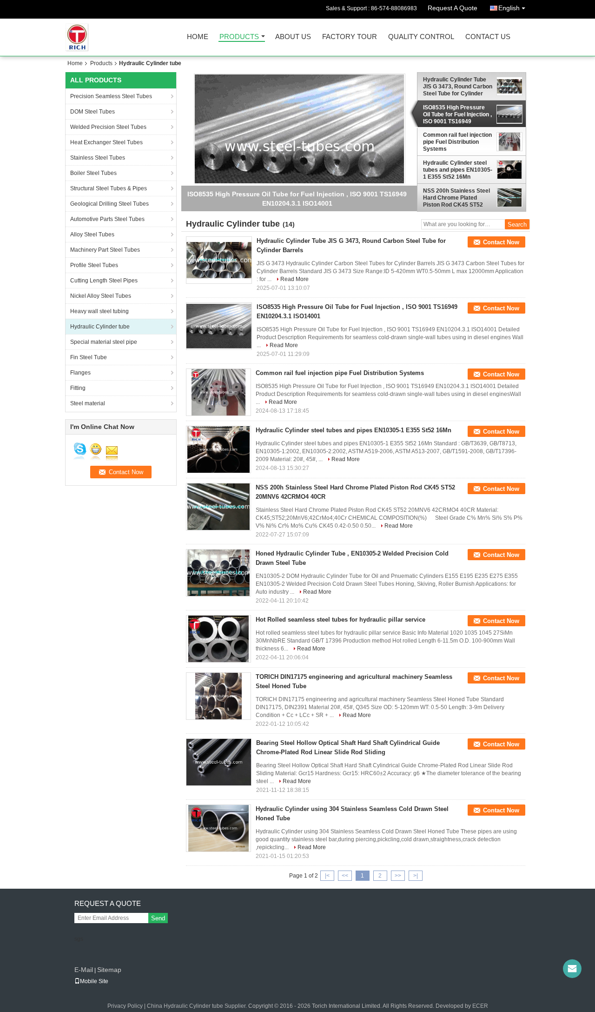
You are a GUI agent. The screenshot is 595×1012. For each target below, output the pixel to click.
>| (415, 875)
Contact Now (501, 242)
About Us (293, 37)
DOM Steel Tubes (92, 111)
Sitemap (109, 969)
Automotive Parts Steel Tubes (107, 219)
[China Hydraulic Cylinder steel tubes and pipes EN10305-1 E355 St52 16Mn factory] (218, 449)
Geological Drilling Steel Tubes (109, 204)
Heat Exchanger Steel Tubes (106, 142)
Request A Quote (452, 8)
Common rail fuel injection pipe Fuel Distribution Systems (457, 142)
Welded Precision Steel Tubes (108, 127)
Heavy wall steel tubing (99, 311)
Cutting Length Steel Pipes (104, 280)
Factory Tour (349, 37)
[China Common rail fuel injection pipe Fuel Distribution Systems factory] (218, 392)
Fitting (78, 388)
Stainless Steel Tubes (97, 157)
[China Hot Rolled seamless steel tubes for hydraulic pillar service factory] (218, 639)
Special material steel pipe (103, 342)
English (509, 8)
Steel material (87, 403)
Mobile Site (94, 981)
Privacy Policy (125, 1006)
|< (327, 875)
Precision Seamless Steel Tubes (111, 96)
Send (158, 918)
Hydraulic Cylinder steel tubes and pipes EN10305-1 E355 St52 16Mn (457, 170)
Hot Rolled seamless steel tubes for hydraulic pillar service (340, 619)
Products (239, 37)
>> (398, 875)
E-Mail (83, 969)
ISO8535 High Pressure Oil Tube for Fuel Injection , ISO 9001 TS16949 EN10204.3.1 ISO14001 (457, 114)
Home (197, 37)
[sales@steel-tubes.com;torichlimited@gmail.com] (572, 968)
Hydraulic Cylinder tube (100, 326)
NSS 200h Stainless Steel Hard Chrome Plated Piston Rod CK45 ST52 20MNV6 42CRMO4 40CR (456, 198)
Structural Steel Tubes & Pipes (108, 188)
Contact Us (487, 37)
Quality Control (421, 37)
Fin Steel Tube (88, 357)
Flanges (80, 372)
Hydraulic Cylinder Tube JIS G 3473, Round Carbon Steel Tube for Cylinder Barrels (457, 86)
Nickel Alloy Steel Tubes (100, 296)
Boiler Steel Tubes (93, 173)
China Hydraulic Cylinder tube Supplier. (197, 1006)
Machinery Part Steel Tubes (105, 250)
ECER (480, 1006)
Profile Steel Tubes (94, 265)
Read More (294, 279)
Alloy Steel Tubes (92, 234)
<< (345, 875)
